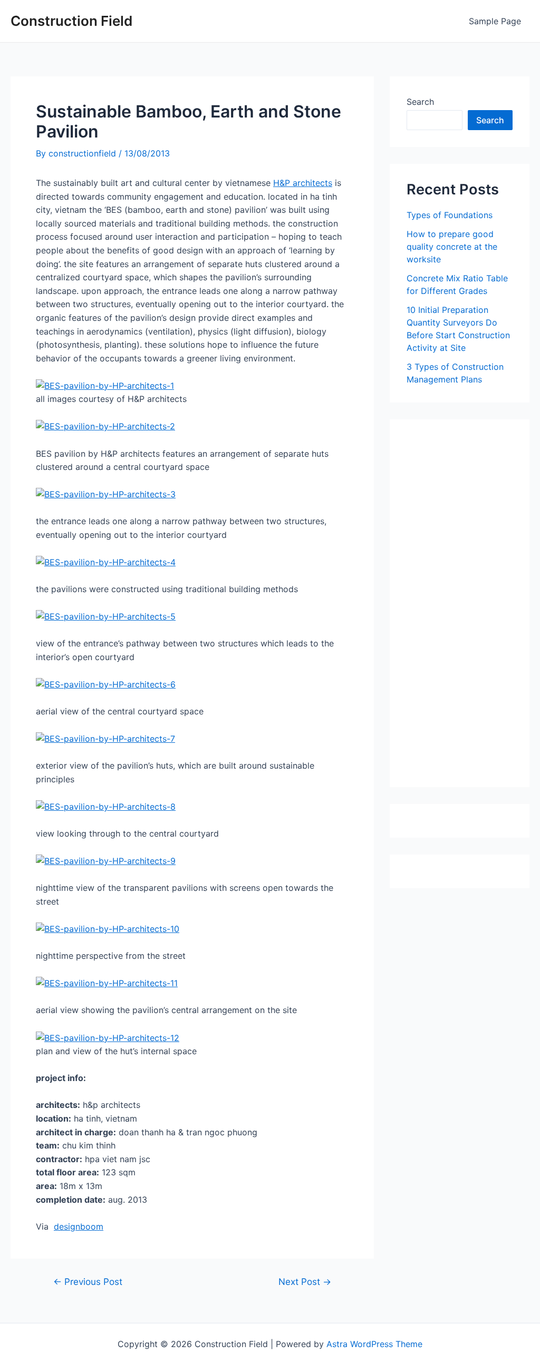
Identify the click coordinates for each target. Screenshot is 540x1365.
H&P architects (302, 183)
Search (420, 101)
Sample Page (495, 21)
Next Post (304, 1281)
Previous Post (87, 1281)
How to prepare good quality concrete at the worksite (452, 246)
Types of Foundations (450, 215)
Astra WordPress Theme (374, 1344)
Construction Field (71, 21)
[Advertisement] (473, 607)
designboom (78, 1226)
